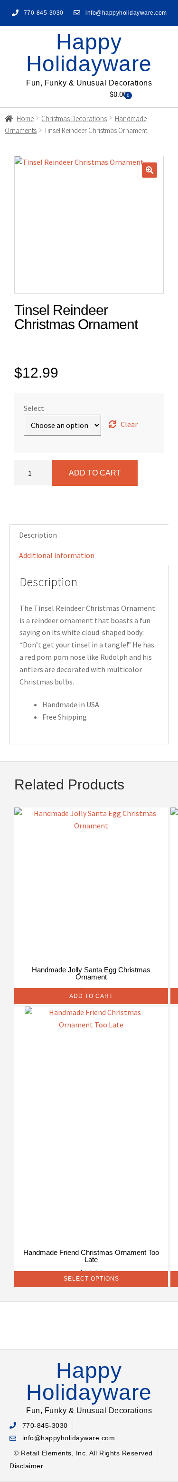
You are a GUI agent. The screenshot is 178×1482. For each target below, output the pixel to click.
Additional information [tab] (56, 555)
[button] (57, 95)
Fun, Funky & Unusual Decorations (89, 83)
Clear (129, 424)
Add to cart (95, 473)
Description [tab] (38, 535)
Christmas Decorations (74, 118)
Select (34, 408)
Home (25, 118)
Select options (91, 1278)
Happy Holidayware (89, 52)
